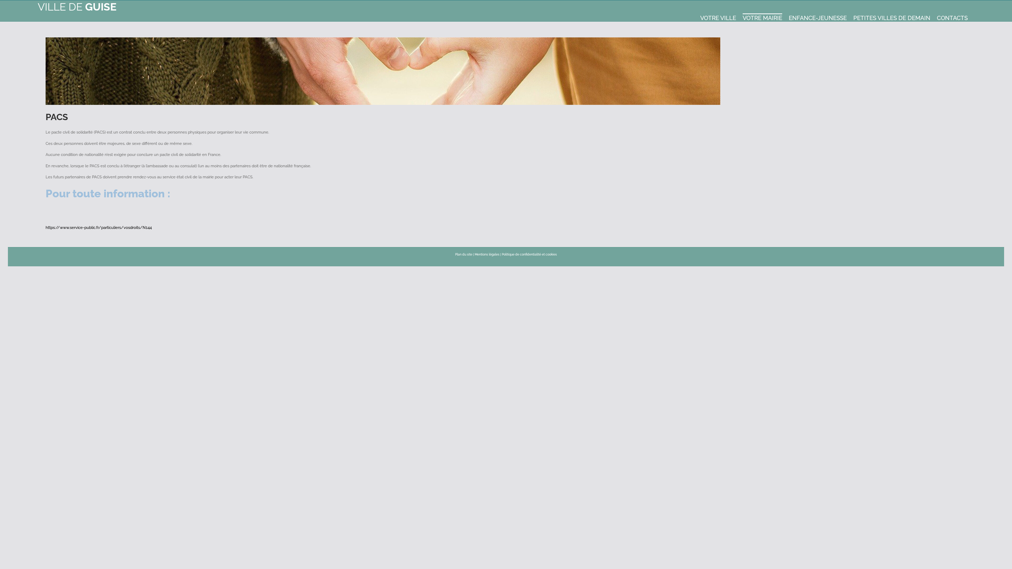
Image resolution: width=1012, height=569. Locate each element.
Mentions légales (487, 254)
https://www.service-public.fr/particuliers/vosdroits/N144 (99, 227)
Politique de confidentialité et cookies (529, 254)
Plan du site (463, 254)
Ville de (77, 7)
